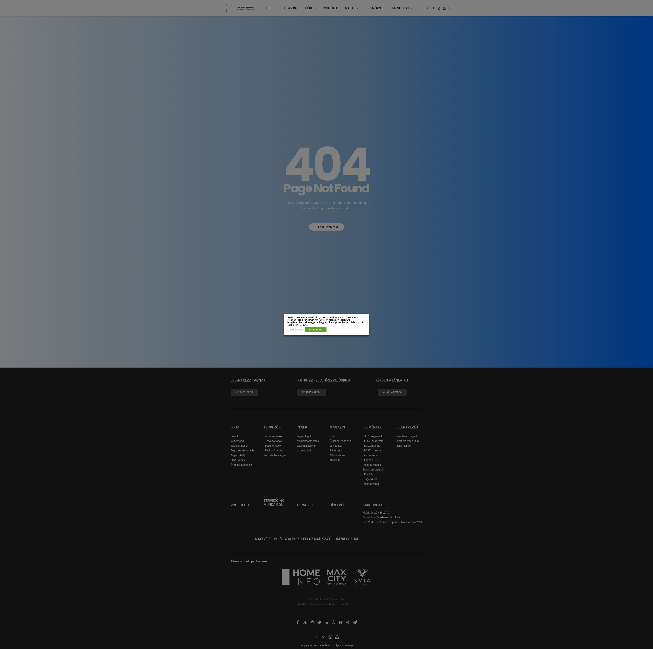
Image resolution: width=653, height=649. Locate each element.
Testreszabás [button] (295, 329)
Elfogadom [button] (315, 329)
